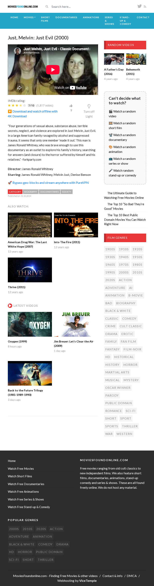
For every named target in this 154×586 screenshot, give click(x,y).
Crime (110, 326)
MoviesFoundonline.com (30, 576)
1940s (124, 257)
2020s (110, 280)
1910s (124, 249)
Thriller (130, 426)
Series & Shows (109, 20)
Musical (112, 380)
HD (107, 357)
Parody (112, 395)
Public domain (118, 403)
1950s (137, 257)
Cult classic (131, 326)
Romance (113, 411)
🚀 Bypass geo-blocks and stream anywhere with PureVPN (48, 182)
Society (66, 191)
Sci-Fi (131, 411)
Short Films (45, 19)
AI (131, 288)
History (112, 364)
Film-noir (132, 349)
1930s (110, 257)
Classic (112, 318)
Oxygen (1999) (17, 341)
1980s (137, 264)
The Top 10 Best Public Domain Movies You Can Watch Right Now (125, 219)
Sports (111, 426)
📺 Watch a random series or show (122, 161)
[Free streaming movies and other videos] (23, 6)
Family (111, 341)
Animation (115, 295)
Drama (111, 334)
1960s (110, 264)
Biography (30, 191)
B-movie (135, 295)
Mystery (131, 380)
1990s (110, 272)
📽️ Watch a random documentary (122, 137)
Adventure (115, 288)
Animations (91, 17)
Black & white (118, 310)
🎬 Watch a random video (122, 113)
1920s (137, 249)
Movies (29, 17)
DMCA (132, 576)
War (109, 434)
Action (125, 280)
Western (124, 434)
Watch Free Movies (21, 468)
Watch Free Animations (23, 491)
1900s (110, 249)
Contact (143, 17)
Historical (124, 357)
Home (14, 17)
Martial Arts (117, 372)
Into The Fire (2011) (67, 242)
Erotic (127, 334)
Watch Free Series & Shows (26, 499)
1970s (124, 264)
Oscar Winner (118, 387)
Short (111, 418)
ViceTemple (88, 580)
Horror (130, 364)
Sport (125, 418)
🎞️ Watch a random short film (122, 125)
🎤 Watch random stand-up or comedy (122, 172)
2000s (124, 272)
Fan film (128, 341)
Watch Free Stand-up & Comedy (29, 507)
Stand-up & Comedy (125, 20)
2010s (137, 272)
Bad (108, 303)
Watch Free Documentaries (26, 484)
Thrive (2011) (16, 287)
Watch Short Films (20, 476)
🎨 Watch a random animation (122, 149)
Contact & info (112, 576)
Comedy (129, 318)
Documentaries (66, 17)
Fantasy (112, 349)
